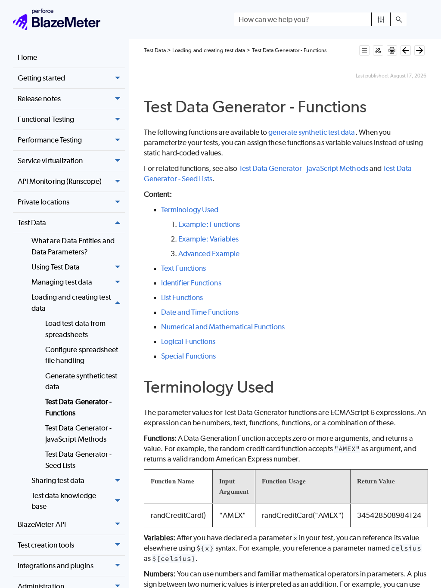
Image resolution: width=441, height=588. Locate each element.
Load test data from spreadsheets (75, 329)
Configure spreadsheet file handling (81, 355)
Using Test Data (55, 267)
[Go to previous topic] (406, 50)
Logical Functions (188, 341)
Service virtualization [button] (50, 160)
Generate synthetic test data (81, 381)
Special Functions (188, 356)
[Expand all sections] (364, 50)
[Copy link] (376, 108)
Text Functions (183, 268)
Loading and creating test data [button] (71, 303)
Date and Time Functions (200, 312)
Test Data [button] (32, 222)
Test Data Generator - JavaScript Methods (78, 433)
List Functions (182, 297)
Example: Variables (208, 239)
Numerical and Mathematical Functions (223, 326)
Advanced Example (208, 253)
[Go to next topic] (419, 50)
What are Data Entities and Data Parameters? (73, 246)
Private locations (43, 202)
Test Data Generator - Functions (78, 407)
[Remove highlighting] (378, 50)
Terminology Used (189, 209)
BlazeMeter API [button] (42, 524)
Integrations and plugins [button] (55, 565)
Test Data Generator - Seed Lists (78, 460)
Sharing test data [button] (57, 480)
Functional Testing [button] (46, 119)
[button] (381, 19)
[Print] (392, 50)
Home (27, 57)
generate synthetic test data (311, 132)
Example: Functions (209, 224)
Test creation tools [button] (46, 545)
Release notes (39, 98)
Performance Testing (50, 140)
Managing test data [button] (61, 282)
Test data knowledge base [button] (63, 501)
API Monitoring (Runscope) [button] (60, 181)
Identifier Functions (191, 283)
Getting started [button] (41, 78)
